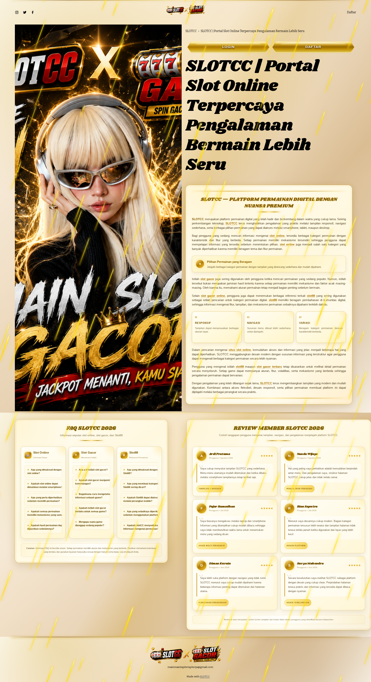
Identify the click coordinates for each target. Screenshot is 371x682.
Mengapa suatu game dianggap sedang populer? (89, 524)
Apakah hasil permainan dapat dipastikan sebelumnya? (45, 527)
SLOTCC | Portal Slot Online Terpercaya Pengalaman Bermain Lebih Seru (253, 31)
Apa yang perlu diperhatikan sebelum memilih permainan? (44, 499)
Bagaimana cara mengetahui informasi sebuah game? (93, 496)
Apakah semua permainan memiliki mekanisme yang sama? (45, 513)
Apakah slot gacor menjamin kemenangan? (92, 482)
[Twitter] (25, 12)
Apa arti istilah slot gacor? (93, 469)
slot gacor (207, 279)
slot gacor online (213, 295)
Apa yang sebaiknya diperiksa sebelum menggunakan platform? (141, 513)
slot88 (311, 295)
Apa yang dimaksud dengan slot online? (44, 471)
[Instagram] (17, 12)
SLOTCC (191, 31)
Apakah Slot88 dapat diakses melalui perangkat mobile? (141, 499)
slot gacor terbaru (269, 366)
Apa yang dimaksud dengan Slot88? (140, 471)
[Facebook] (33, 12)
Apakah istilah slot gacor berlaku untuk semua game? (90, 510)
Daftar (351, 12)
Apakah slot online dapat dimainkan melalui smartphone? (44, 485)
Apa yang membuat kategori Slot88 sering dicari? (140, 485)
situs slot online (240, 349)
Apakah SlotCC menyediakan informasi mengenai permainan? (141, 527)
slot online (277, 235)
